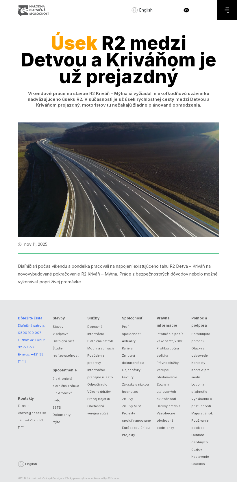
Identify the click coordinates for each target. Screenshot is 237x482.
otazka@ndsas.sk (32, 413)
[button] (186, 10)
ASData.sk (113, 478)
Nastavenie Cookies (200, 460)
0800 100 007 (29, 333)
